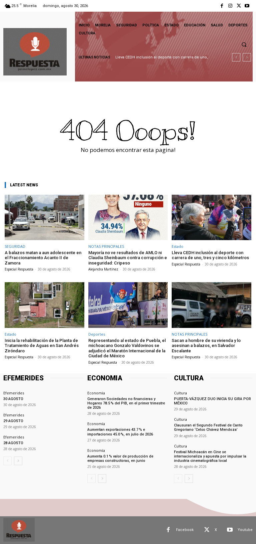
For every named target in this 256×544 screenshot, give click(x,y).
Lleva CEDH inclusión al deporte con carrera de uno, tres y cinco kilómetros (210, 255)
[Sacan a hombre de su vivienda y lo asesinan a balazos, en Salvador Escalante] (211, 305)
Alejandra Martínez (103, 269)
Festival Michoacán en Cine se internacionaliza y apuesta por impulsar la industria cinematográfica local (210, 456)
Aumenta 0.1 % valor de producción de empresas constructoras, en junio (120, 458)
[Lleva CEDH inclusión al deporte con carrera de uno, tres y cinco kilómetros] (211, 217)
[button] (244, 44)
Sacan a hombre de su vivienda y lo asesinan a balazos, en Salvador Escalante (206, 345)
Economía (96, 393)
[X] (239, 6)
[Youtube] (247, 6)
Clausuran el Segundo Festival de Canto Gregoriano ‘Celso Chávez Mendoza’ (208, 427)
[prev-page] (7, 461)
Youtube (245, 530)
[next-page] (18, 461)
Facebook (185, 530)
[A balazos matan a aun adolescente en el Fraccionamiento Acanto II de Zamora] (44, 217)
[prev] (236, 57)
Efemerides (13, 393)
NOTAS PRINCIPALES (106, 246)
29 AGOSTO (13, 421)
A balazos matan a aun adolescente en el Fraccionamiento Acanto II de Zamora (43, 257)
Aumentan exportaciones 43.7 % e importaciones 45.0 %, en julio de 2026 (120, 431)
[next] (247, 57)
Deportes (96, 334)
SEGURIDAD (15, 246)
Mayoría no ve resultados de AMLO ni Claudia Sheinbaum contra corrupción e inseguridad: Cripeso (127, 257)
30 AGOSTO (13, 399)
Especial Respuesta (19, 269)
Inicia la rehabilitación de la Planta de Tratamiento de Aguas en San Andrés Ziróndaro (42, 345)
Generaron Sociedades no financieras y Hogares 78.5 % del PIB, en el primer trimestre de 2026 (126, 403)
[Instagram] (230, 6)
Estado (177, 246)
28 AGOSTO (13, 443)
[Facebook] (222, 6)
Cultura (180, 393)
